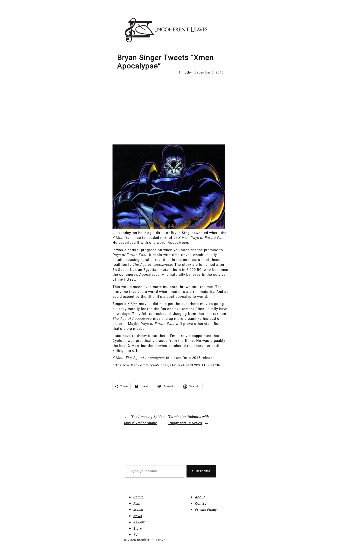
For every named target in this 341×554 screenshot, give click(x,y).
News (137, 516)
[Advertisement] (170, 109)
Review (139, 522)
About (200, 497)
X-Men (183, 238)
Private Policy (206, 510)
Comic (138, 497)
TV (135, 535)
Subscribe (201, 471)
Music (138, 510)
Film (136, 503)
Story (137, 528)
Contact (201, 503)
